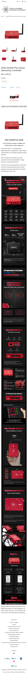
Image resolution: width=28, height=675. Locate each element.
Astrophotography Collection (14, 634)
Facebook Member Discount (14, 626)
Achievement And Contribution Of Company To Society (14, 642)
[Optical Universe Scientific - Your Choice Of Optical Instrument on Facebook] (14, 653)
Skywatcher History (14, 644)
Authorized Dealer (14, 640)
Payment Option (14, 646)
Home (2, 16)
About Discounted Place (14, 628)
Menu (5, 1)
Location (14, 624)
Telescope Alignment (14, 630)
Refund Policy (22, 672)
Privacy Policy (14, 672)
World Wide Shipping (14, 636)
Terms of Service (7, 672)
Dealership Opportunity (14, 638)
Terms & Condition (14, 622)
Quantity (3, 78)
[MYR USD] (18, 1)
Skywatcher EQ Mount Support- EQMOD (14, 632)
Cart (25, 1)
